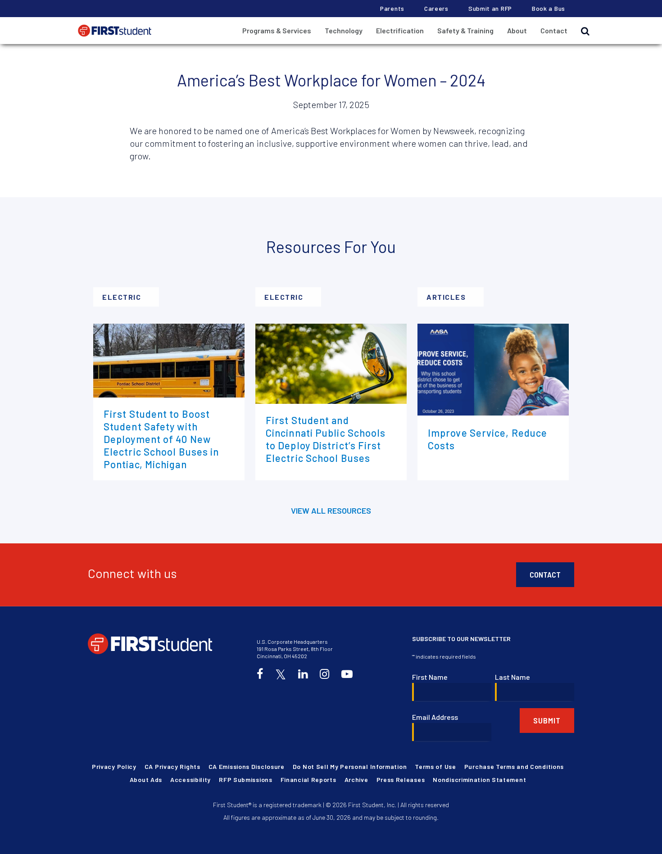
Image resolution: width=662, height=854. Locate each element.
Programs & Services (276, 30)
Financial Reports (308, 779)
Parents (392, 8)
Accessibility (190, 779)
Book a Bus (548, 8)
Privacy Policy (114, 766)
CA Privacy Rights (172, 766)
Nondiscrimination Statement (479, 779)
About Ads (146, 779)
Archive (356, 779)
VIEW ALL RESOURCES (331, 510)
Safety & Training (465, 30)
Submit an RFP (490, 8)
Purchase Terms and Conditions (514, 766)
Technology (344, 30)
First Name (430, 677)
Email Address (435, 717)
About (517, 30)
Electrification (400, 30)
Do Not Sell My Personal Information (350, 766)
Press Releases (400, 779)
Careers (436, 8)
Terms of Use (435, 766)
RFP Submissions (245, 779)
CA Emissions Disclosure (247, 766)
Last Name (512, 677)
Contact (553, 30)
